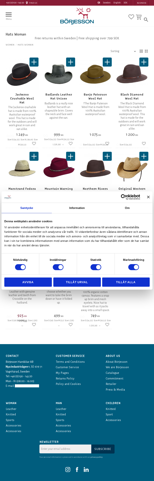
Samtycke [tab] (26, 207)
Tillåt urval (77, 282)
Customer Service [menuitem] (67, 367)
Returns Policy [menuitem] (65, 378)
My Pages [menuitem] (62, 372)
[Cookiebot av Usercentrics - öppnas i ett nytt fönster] (123, 197)
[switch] (58, 267)
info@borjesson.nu (27, 385)
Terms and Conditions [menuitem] (70, 361)
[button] (9, 18)
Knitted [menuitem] (11, 414)
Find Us (33, 3)
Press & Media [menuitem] (115, 389)
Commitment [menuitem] (115, 378)
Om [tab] (127, 207)
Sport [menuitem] (109, 414)
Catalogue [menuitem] (112, 372)
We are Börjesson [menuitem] (117, 367)
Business (141, 3)
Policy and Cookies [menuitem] (68, 383)
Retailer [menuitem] (111, 383)
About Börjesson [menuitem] (117, 361)
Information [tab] (77, 207)
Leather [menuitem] (11, 408)
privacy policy (97, 457)
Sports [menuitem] (10, 420)
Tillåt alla (126, 282)
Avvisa (28, 282)
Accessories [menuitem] (13, 425)
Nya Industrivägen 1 (18, 366)
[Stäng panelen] (148, 197)
